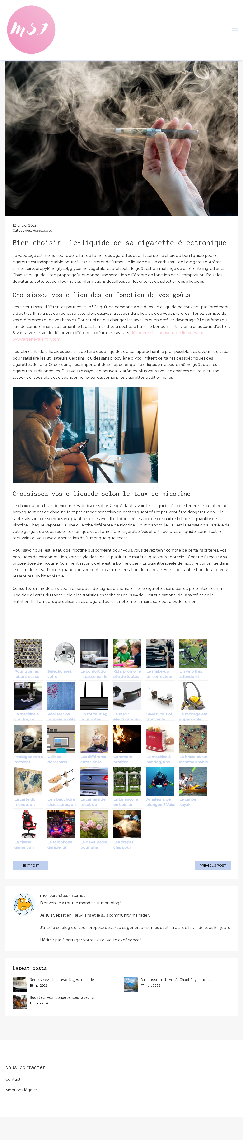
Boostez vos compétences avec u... (65, 997)
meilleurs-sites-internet (62, 895)
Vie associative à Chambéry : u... (176, 980)
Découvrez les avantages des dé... (65, 980)
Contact (13, 1079)
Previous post (213, 865)
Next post (30, 865)
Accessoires (42, 230)
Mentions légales (21, 1090)
